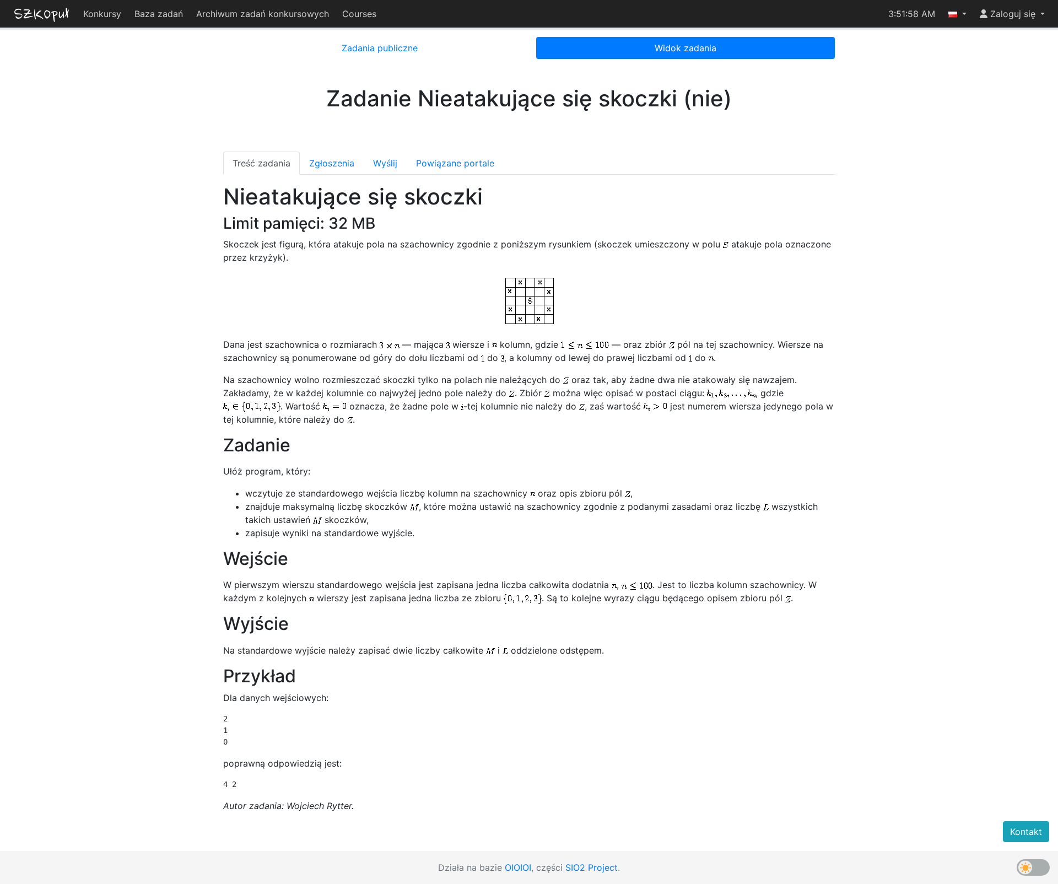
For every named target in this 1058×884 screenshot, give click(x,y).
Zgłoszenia (331, 163)
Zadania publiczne (380, 47)
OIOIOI (518, 867)
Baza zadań (158, 13)
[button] (957, 14)
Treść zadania (261, 163)
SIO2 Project (591, 867)
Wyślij (385, 163)
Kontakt (1026, 831)
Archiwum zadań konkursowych (262, 13)
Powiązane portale (455, 163)
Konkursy (102, 13)
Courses (359, 13)
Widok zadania (685, 47)
